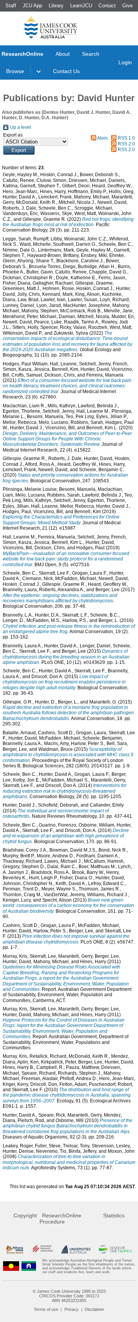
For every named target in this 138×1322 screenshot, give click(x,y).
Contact (107, 5)
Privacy (71, 1309)
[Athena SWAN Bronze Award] (14, 1249)
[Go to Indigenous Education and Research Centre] (11, 1266)
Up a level (20, 127)
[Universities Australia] (75, 1249)
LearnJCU (81, 5)
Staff (10, 5)
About (63, 54)
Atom (102, 138)
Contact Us (66, 71)
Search (90, 54)
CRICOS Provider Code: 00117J (69, 1296)
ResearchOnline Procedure (60, 1218)
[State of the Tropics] (115, 1249)
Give (127, 5)
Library (56, 5)
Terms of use (46, 1309)
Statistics (114, 1215)
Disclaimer (94, 1309)
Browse (15, 71)
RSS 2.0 (126, 144)
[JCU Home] (51, 26)
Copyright (25, 1215)
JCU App (32, 5)
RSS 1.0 (126, 138)
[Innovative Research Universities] (42, 1249)
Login (125, 62)
